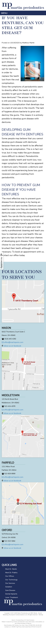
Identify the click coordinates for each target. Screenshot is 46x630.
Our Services (10, 583)
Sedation (8, 587)
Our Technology (11, 580)
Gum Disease (10, 590)
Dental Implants (11, 594)
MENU (4, 12)
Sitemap (41, 614)
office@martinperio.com (13, 342)
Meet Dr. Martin (11, 569)
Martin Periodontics (22, 613)
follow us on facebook (12, 346)
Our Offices (9, 576)
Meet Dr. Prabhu (11, 572)
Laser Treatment (11, 597)
